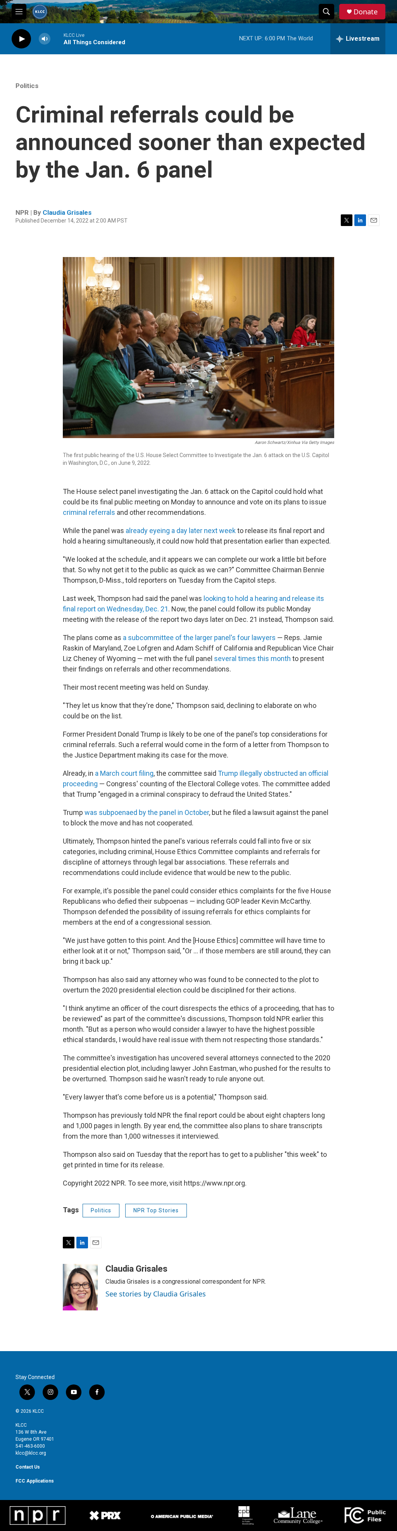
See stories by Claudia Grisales (155, 1293)
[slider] (57, 39)
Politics (27, 86)
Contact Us (28, 1467)
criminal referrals (90, 512)
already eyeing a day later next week (181, 530)
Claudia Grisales (67, 212)
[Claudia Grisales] (80, 1287)
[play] (21, 39)
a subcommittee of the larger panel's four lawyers (199, 637)
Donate (366, 12)
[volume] (44, 39)
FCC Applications (35, 1481)
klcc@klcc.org (31, 1453)
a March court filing (124, 773)
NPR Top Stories (156, 1210)
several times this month (252, 658)
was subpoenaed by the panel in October (147, 812)
